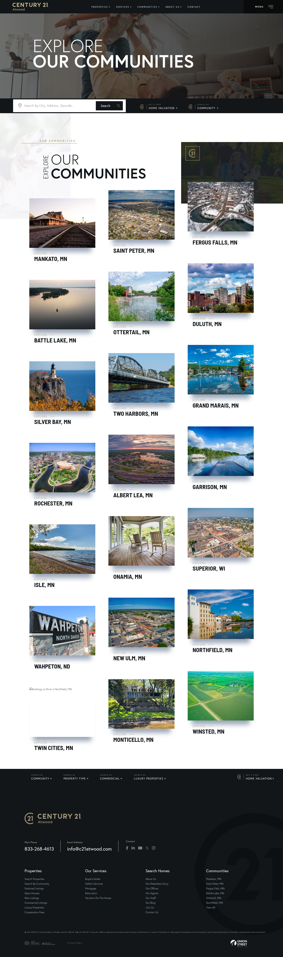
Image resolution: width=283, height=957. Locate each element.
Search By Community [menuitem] (37, 883)
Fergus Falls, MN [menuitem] (215, 888)
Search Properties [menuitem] (34, 879)
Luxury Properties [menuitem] (34, 907)
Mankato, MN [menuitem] (213, 879)
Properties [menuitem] (100, 7)
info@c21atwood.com (89, 848)
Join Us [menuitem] (150, 907)
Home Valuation (162, 107)
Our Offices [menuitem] (152, 888)
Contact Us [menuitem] (152, 912)
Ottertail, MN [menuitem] (213, 898)
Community (206, 107)
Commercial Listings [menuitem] (36, 902)
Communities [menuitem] (147, 7)
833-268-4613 (39, 848)
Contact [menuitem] (194, 7)
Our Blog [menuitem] (150, 902)
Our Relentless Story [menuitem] (157, 883)
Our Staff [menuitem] (151, 898)
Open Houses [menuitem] (32, 893)
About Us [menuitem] (172, 7)
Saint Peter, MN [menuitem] (214, 883)
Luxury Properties (148, 778)
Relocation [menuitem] (91, 893)
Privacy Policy (74, 942)
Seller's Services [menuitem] (94, 883)
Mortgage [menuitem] (90, 888)
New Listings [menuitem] (32, 898)
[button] (109, 105)
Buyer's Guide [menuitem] (92, 879)
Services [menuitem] (122, 7)
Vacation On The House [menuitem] (98, 898)
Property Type (75, 778)
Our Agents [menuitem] (152, 893)
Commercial (110, 778)
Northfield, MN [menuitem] (214, 902)
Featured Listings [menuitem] (34, 888)
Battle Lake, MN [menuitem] (215, 893)
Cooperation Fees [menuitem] (34, 912)
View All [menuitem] (210, 907)
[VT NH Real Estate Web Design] (249, 943)
